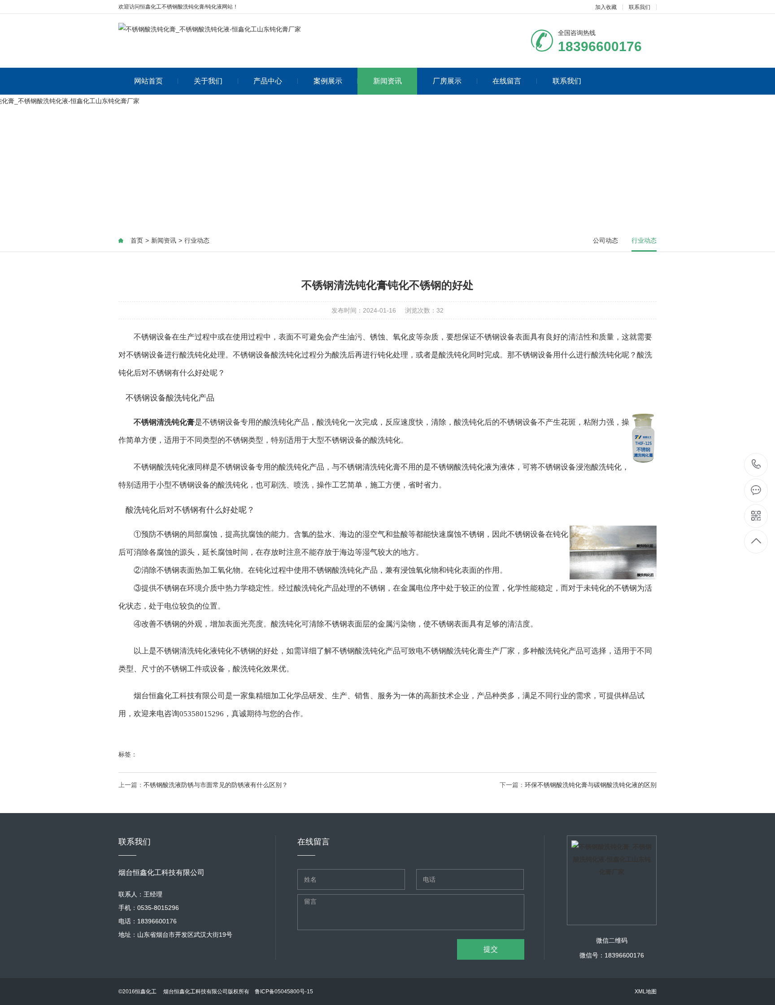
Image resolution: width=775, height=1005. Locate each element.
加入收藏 (606, 7)
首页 (137, 240)
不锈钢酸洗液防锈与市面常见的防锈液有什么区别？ (216, 784)
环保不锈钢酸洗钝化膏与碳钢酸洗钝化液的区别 (591, 784)
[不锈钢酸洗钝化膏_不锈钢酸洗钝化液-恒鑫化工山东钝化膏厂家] (209, 29)
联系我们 (639, 7)
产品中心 (267, 81)
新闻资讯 (387, 81)
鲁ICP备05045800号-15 (284, 991)
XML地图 (646, 991)
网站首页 (148, 81)
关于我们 (208, 81)
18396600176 (756, 465)
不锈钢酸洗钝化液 (164, 467)
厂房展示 (447, 81)
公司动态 (605, 240)
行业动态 (196, 240)
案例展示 (327, 81)
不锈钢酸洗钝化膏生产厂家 (469, 651)
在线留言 (506, 81)
